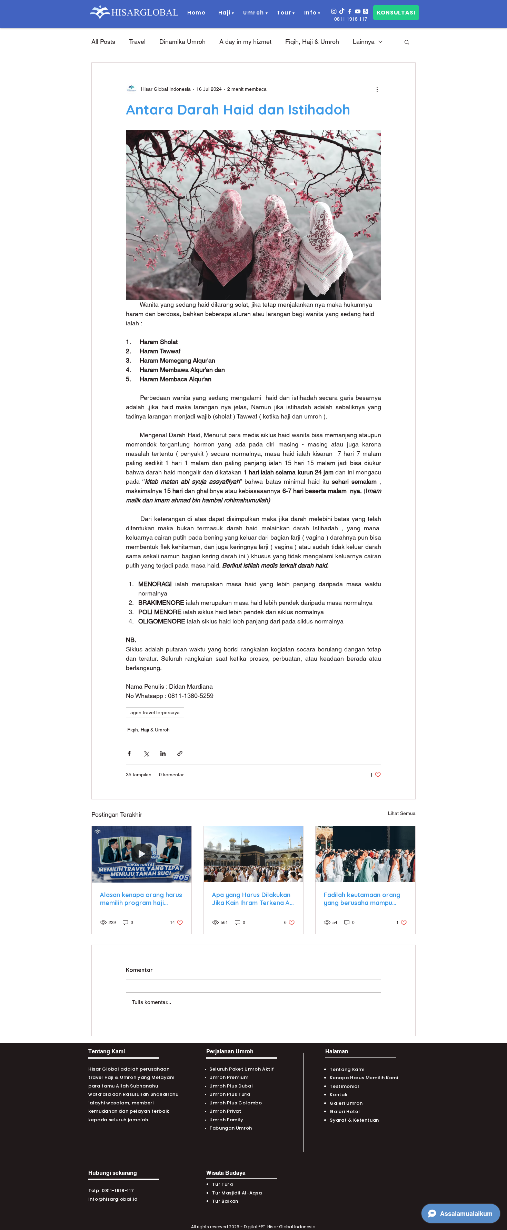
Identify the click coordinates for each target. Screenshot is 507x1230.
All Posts (103, 41)
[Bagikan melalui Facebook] (129, 753)
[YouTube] (357, 11)
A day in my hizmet (245, 41)
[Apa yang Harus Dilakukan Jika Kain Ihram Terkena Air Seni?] (254, 854)
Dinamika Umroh (182, 41)
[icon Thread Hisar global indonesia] (365, 11)
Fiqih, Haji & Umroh (312, 41)
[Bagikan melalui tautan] (180, 753)
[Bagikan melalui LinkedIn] (163, 753)
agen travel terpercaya (155, 712)
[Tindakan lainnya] (377, 89)
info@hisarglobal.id (112, 1199)
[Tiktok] (341, 11)
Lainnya (364, 41)
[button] (224, 13)
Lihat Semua (402, 813)
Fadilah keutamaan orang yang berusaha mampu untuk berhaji (362, 899)
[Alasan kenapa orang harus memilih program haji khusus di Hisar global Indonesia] (141, 854)
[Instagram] (333, 11)
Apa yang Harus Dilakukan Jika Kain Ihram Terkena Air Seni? (253, 899)
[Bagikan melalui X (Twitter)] (146, 753)
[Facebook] (349, 11)
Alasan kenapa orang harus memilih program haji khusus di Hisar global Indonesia (141, 899)
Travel (137, 41)
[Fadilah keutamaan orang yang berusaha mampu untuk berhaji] (365, 854)
